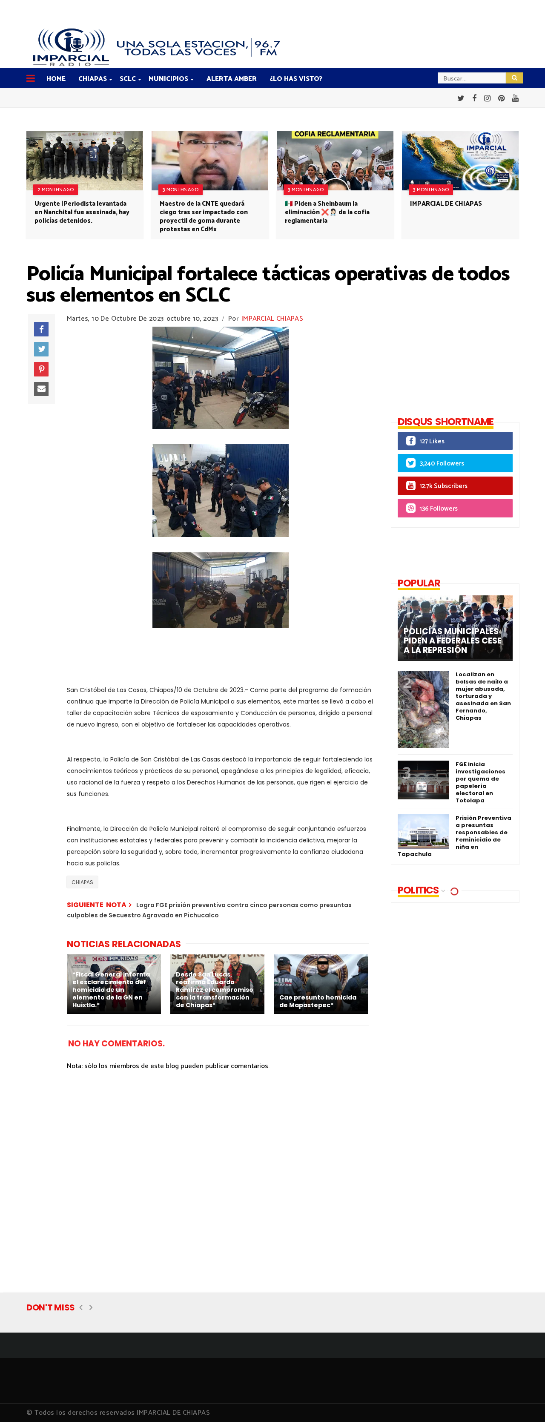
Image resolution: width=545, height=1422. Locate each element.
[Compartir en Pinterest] (41, 369)
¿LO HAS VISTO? (296, 79)
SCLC (128, 79)
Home (56, 79)
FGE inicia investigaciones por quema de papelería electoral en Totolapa (480, 782)
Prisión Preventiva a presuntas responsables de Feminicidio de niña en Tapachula (454, 836)
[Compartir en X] (41, 349)
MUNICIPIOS (168, 79)
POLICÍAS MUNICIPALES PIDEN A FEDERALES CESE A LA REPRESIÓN (453, 641)
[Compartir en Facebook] (41, 329)
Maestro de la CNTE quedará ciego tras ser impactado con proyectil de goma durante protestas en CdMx (204, 216)
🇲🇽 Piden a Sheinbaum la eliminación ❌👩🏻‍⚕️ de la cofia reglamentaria (327, 212)
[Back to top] (524, 1401)
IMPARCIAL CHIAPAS (272, 319)
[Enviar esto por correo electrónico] (41, 389)
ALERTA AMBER (232, 79)
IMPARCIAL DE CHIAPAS (446, 203)
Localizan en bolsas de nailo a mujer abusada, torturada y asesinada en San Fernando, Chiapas (483, 696)
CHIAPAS (92, 79)
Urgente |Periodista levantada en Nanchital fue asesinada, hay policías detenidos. (81, 212)
